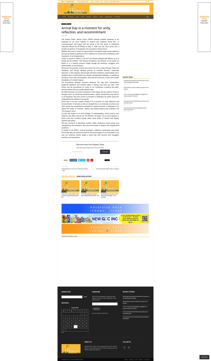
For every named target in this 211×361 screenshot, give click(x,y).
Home (92, 1)
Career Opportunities (114, 1)
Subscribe (105, 151)
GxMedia (73, 359)
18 (67, 323)
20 (75, 323)
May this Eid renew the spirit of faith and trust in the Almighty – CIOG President (109, 195)
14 (79, 320)
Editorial (89, 16)
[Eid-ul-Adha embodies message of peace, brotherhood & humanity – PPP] (90, 186)
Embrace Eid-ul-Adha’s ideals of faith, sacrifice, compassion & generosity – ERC (70, 195)
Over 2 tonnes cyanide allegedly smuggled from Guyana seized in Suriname (136, 95)
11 (67, 320)
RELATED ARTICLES (68, 176)
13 (75, 320)
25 (67, 326)
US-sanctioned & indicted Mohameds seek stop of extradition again (136, 102)
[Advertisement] (120, 8)
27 (75, 326)
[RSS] (149, 1)
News (77, 16)
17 (63, 323)
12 (71, 320)
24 (63, 326)
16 (86, 320)
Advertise (97, 1)
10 (63, 320)
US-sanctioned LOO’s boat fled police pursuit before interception (135, 108)
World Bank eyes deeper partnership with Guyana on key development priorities (136, 81)
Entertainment (108, 16)
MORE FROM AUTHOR (84, 176)
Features (95, 16)
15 (82, 320)
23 (86, 323)
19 (71, 323)
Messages (69, 24)
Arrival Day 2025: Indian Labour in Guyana (107, 169)
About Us (106, 1)
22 (82, 323)
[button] (148, 17)
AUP (102, 1)
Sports (101, 16)
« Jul (62, 332)
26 (71, 326)
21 (79, 323)
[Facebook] (146, 1)
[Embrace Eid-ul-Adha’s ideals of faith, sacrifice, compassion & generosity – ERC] (70, 186)
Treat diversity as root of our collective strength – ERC (74, 169)
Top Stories (71, 16)
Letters (82, 16)
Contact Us (117, 16)
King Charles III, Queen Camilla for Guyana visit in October (136, 88)
